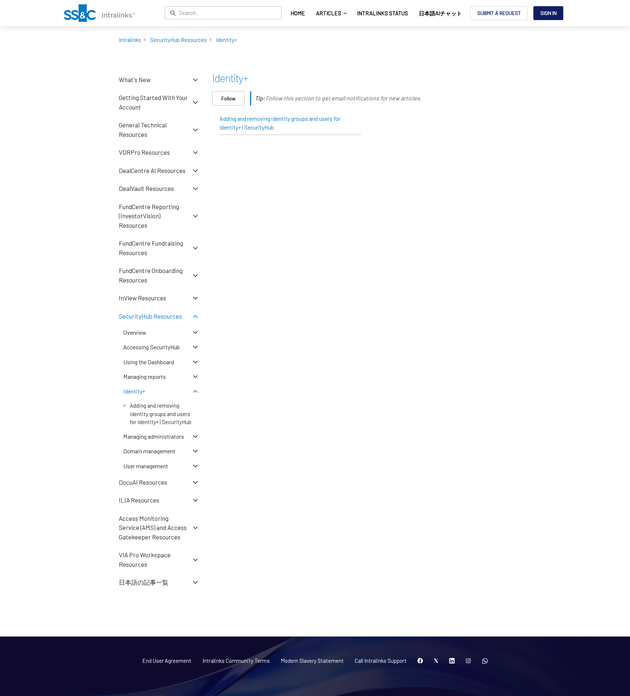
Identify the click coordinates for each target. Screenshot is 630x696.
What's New (135, 79)
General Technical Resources (143, 129)
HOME (298, 13)
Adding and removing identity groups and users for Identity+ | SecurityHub (280, 123)
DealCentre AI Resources (152, 170)
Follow (228, 98)
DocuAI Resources (143, 482)
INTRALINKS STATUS (382, 13)
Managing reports (144, 376)
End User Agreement (166, 660)
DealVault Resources (146, 188)
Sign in (548, 13)
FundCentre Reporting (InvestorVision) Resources (149, 216)
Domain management (149, 450)
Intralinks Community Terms (236, 660)
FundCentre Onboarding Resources (151, 275)
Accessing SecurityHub (151, 346)
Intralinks (130, 39)
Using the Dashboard (148, 361)
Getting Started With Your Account (153, 102)
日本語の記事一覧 (143, 582)
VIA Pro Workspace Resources (145, 559)
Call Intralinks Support (381, 660)
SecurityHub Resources (178, 39)
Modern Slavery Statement (312, 660)
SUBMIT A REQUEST (499, 13)
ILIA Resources (139, 500)
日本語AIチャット (440, 13)
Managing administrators (153, 436)
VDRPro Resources (144, 152)
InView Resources (142, 297)
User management (145, 465)
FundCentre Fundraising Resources (151, 247)
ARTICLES (329, 13)
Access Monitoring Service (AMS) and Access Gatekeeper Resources (153, 528)
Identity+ (226, 39)
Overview (134, 332)
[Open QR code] (485, 661)
